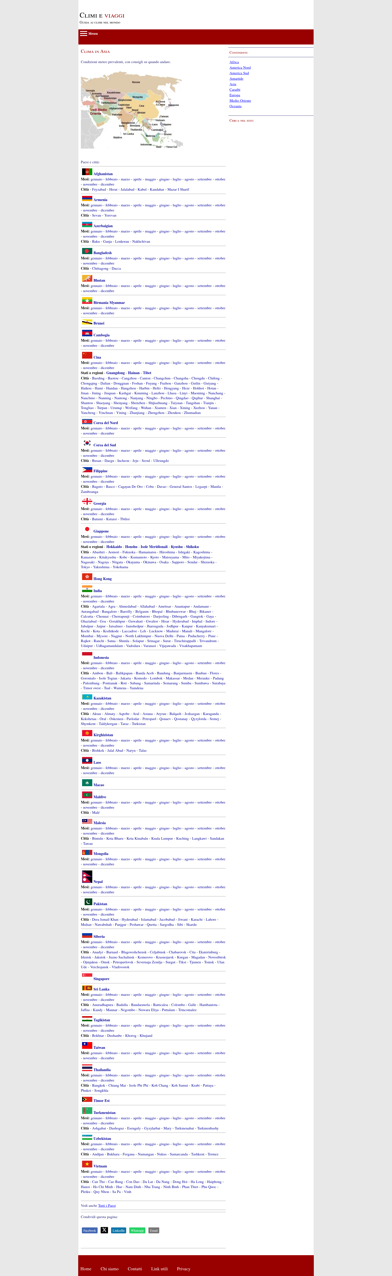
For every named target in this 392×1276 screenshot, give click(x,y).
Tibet (147, 372)
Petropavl (149, 718)
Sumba (186, 682)
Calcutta (87, 616)
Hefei (157, 388)
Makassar (173, 678)
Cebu (150, 486)
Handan (112, 388)
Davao (161, 486)
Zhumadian (192, 412)
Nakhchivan (141, 241)
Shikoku (192, 546)
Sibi (180, 924)
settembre (204, 179)
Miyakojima (201, 557)
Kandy (98, 1009)
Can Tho (98, 1181)
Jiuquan (110, 392)
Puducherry (196, 635)
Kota (96, 630)
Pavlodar (133, 718)
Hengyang (171, 388)
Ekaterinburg (208, 951)
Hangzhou (128, 388)
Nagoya (103, 561)
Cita (192, 951)
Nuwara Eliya (148, 1009)
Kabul (142, 189)
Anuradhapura (102, 1004)
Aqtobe (124, 713)
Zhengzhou (156, 412)
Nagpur (116, 635)
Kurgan (182, 957)
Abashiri (98, 551)
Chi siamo (110, 1269)
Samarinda (152, 682)
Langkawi (199, 838)
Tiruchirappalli (185, 640)
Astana (148, 713)
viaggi (102, 15)
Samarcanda (179, 1154)
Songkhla (101, 1090)
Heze (186, 388)
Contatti (135, 1269)
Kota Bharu (114, 838)
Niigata (117, 561)
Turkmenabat (184, 1128)
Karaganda (211, 713)
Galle (192, 1004)
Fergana (129, 1154)
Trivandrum (208, 640)
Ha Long (197, 1181)
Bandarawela (140, 1004)
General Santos (181, 486)
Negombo (128, 1009)
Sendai (192, 561)
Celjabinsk (158, 951)
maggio (150, 179)
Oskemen (116, 718)
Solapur (138, 640)
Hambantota (208, 1004)
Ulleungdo (161, 460)
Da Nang (162, 1181)
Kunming (141, 392)
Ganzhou (181, 383)
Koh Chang (159, 1085)
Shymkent (88, 723)
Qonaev (165, 718)
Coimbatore (141, 616)
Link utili (159, 1269)
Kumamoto (138, 557)
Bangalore (109, 611)
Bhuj (192, 611)
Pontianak (110, 682)
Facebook (90, 1230)
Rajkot (85, 640)
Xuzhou (199, 407)
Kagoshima (201, 551)
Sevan (96, 215)
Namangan (146, 1154)
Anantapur (182, 606)
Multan (86, 924)
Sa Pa (116, 1191)
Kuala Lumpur (162, 838)
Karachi (197, 919)
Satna (111, 640)
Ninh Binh (171, 1186)
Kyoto (154, 557)
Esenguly (134, 1128)
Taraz (124, 723)
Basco (110, 486)
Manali (187, 630)
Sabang (135, 682)
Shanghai (213, 397)
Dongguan (121, 383)
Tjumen (195, 961)
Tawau (88, 843)
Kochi (85, 630)
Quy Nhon (101, 1191)
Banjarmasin (183, 672)
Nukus (162, 1154)
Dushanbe (114, 1035)
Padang (218, 678)
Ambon (97, 672)
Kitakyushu (107, 557)
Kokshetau (88, 718)
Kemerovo (145, 957)
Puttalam (168, 1009)
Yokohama (120, 566)
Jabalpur (87, 626)
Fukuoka (128, 551)
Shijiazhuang (157, 402)
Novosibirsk (217, 957)
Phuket (86, 1090)
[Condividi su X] (104, 1230)
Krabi (195, 1085)
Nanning (104, 397)
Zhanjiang (137, 412)
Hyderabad (181, 621)
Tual (107, 687)
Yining (121, 412)
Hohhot (198, 388)
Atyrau (161, 713)
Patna (181, 635)
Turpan (102, 407)
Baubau (201, 672)
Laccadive (129, 630)
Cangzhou (129, 378)
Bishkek (98, 750)
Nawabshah (103, 924)
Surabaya (218, 682)
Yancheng (88, 412)
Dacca (116, 268)
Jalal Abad (115, 750)
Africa (234, 61)
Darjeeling (161, 616)
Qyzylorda (198, 718)
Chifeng (214, 378)
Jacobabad (167, 919)
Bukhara (113, 1154)
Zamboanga (89, 491)
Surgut (170, 961)
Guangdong (115, 372)
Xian (173, 407)
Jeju (135, 460)
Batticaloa (160, 1004)
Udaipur (87, 645)
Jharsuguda (155, 626)
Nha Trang (152, 1186)
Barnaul (112, 951)
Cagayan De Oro (130, 486)
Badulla (122, 1004)
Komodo (140, 678)
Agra (111, 606)
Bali (109, 672)
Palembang (91, 682)
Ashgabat (99, 1128)
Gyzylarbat (152, 1128)
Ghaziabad (89, 621)
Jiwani (183, 919)
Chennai (102, 616)
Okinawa (149, 561)
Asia (232, 83)
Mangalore (204, 630)
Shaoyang (103, 402)
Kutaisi (111, 518)
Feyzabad (99, 189)
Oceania (235, 105)
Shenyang (121, 402)
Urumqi (116, 407)
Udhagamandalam (109, 645)
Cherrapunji (120, 616)
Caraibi (234, 89)
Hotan (211, 388)
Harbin (144, 388)
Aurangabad (90, 611)
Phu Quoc (209, 1186)
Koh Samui (180, 1085)
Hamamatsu (147, 551)
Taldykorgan (108, 723)
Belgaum (142, 611)
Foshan (137, 383)
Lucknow (156, 630)
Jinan (85, 392)
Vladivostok (120, 966)
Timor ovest (92, 687)
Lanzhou (157, 392)
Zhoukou (174, 412)
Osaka (164, 561)
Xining (185, 407)
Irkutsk (86, 957)
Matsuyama (170, 557)
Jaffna (85, 1009)
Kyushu (177, 546)
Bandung (163, 672)
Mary (168, 1128)
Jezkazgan (192, 713)
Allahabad (147, 606)
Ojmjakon (90, 961)
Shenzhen (138, 402)
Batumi (97, 518)
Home (85, 1269)
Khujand (146, 1035)
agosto (189, 179)
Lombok (156, 678)
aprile (137, 179)
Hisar (165, 621)
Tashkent (197, 1154)
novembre (90, 184)
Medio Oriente (240, 100)
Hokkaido (114, 546)
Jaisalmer (116, 626)
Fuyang (151, 383)
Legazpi (201, 486)
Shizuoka (207, 561)
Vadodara (133, 645)
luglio (177, 179)
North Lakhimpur (138, 635)
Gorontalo (88, 678)
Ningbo (151, 397)
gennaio (96, 179)
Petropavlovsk (123, 961)
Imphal (197, 621)
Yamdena (136, 687)
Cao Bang (115, 1181)
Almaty (109, 713)
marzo (125, 179)
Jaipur (101, 626)
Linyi (183, 392)
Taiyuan (177, 402)
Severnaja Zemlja (149, 961)
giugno (164, 179)
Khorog (130, 1035)
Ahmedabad (127, 606)
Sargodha (167, 924)
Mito (185, 557)
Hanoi (85, 1186)
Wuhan (146, 407)
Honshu (131, 546)
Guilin (195, 383)
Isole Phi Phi (138, 1085)
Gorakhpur (117, 621)
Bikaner (205, 611)
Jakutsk (100, 957)
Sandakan (217, 838)
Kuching (182, 838)
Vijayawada (167, 645)
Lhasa (172, 392)
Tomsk (209, 961)
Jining (96, 392)
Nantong (120, 397)
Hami (99, 388)
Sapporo (178, 561)
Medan (188, 678)
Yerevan (110, 215)
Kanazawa (88, 557)
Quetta (152, 924)
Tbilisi (125, 518)
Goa (103, 621)
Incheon (123, 460)
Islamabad (148, 919)
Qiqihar (197, 397)
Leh (143, 630)
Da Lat (148, 1181)
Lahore (211, 919)
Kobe (123, 557)
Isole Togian (108, 678)
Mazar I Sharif (178, 189)
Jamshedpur (135, 626)
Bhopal (157, 611)
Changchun (162, 378)
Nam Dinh (133, 1186)
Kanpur (187, 626)
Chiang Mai (117, 1085)
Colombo (178, 1004)
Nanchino (88, 397)
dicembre (107, 184)
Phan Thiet (190, 1186)
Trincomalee (187, 1009)
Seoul (146, 460)
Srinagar (153, 640)
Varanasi (149, 645)
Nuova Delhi (164, 635)
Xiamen (160, 407)
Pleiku (85, 1191)
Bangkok (98, 1085)
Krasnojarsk (165, 957)
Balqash (175, 713)
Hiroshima (167, 551)
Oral (103, 718)
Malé (96, 812)
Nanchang (215, 392)
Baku (96, 241)
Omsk (105, 961)
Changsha (181, 378)
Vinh (127, 1191)
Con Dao (132, 1181)
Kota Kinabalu (137, 838)
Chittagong (100, 268)
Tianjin (208, 402)
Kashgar (125, 392)
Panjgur (120, 924)
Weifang (131, 407)
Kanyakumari (206, 626)
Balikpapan (124, 672)
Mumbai (87, 635)
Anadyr (97, 951)
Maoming (198, 392)
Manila (215, 486)
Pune (212, 635)
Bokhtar (98, 1035)
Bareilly (126, 611)
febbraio (112, 179)
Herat (113, 189)
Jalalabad (127, 189)
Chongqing (89, 383)
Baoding (98, 378)
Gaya (210, 616)
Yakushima (101, 566)
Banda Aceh (145, 672)
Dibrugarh (179, 616)
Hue (119, 1186)
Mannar (111, 1009)
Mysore (102, 635)
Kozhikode (111, 630)
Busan (96, 460)
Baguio (97, 486)
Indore (210, 621)
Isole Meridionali (154, 546)
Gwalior (152, 621)
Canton (145, 378)
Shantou (87, 402)
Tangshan (193, 402)
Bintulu (97, 838)
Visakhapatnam (190, 645)
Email (154, 1230)
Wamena (120, 687)
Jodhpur (172, 626)
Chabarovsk (177, 951)
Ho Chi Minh (103, 1186)
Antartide (236, 78)
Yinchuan (106, 412)
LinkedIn (119, 1230)
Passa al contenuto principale (99, 2)
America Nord (240, 67)
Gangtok (196, 616)
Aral (136, 713)
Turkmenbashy (208, 1128)
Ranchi (99, 640)
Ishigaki (184, 551)
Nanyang (136, 397)
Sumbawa (202, 682)
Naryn (131, 750)
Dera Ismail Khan (105, 919)
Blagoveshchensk (134, 951)
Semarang (170, 682)
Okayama (133, 561)
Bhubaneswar (176, 611)
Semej (214, 718)
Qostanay (181, 718)
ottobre (220, 179)
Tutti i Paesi (107, 1205)
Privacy (183, 1269)
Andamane (201, 606)
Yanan (212, 407)
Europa (234, 94)
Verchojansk (99, 966)
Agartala (98, 606)
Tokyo (85, 566)
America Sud (239, 72)
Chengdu (198, 378)
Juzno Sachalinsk (121, 957)
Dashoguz (116, 1128)
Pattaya (208, 1085)
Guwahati (135, 621)
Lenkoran (122, 241)
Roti (124, 682)
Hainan (134, 372)
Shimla (124, 640)
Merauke (203, 678)
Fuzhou (165, 383)
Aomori (113, 551)
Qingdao (182, 397)
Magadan (198, 957)
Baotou (113, 378)
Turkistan (139, 723)
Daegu (109, 460)
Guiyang (210, 383)
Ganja (107, 241)
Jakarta (125, 678)
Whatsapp (137, 1230)
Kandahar (157, 189)
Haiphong (214, 1181)
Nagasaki (88, 561)
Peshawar (137, 924)
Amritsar (164, 606)
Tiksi (182, 961)
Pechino (167, 397)
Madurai (172, 630)
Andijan (98, 1154)
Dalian (105, 383)
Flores (214, 672)
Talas (143, 750)
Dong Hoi (180, 1181)
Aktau (96, 713)
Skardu (191, 924)
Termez (213, 1154)
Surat (167, 640)
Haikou (86, 388)
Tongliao (87, 407)
